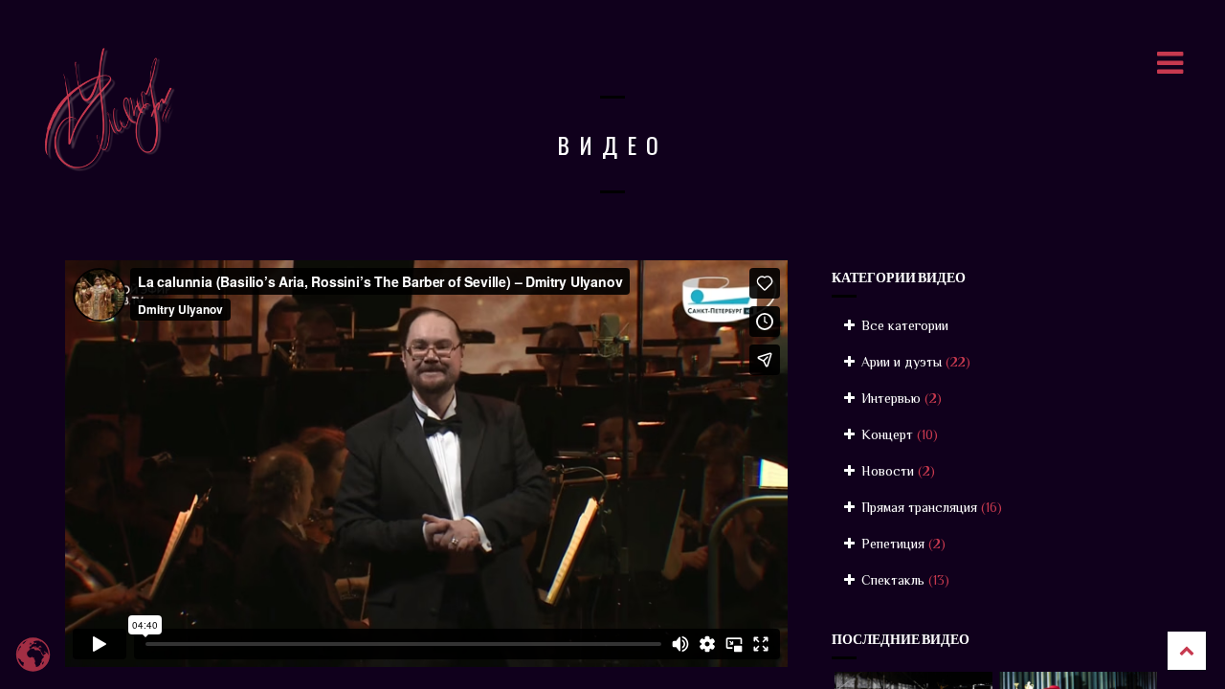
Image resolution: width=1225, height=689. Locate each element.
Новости (896, 470)
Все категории (903, 325)
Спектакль (903, 580)
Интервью (900, 398)
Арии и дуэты (914, 361)
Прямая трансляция (930, 507)
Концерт (898, 434)
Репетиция (902, 543)
